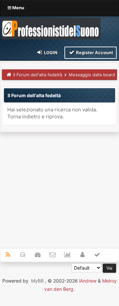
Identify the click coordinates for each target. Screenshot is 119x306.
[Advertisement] (59, 186)
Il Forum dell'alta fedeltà (37, 74)
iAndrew (88, 281)
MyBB (37, 281)
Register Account (94, 52)
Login (50, 52)
